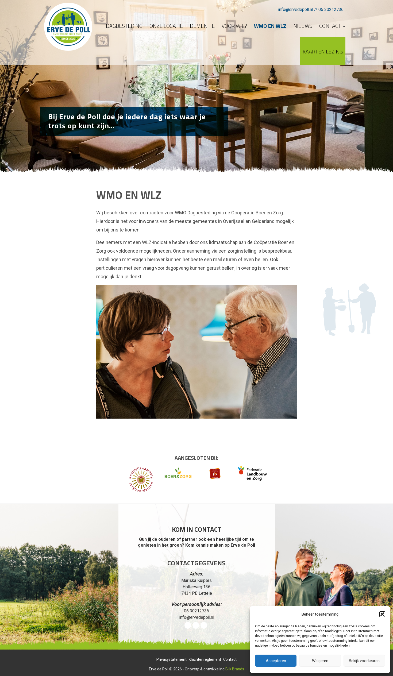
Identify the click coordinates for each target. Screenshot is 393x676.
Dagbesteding (124, 26)
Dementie (202, 26)
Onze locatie (166, 26)
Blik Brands (234, 669)
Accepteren (276, 660)
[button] (382, 614)
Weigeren (320, 660)
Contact (330, 26)
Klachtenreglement (205, 659)
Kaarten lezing (323, 51)
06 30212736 (331, 9)
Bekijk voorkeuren (364, 660)
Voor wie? (234, 26)
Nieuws (302, 26)
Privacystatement (171, 659)
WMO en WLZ (270, 26)
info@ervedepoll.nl (295, 9)
